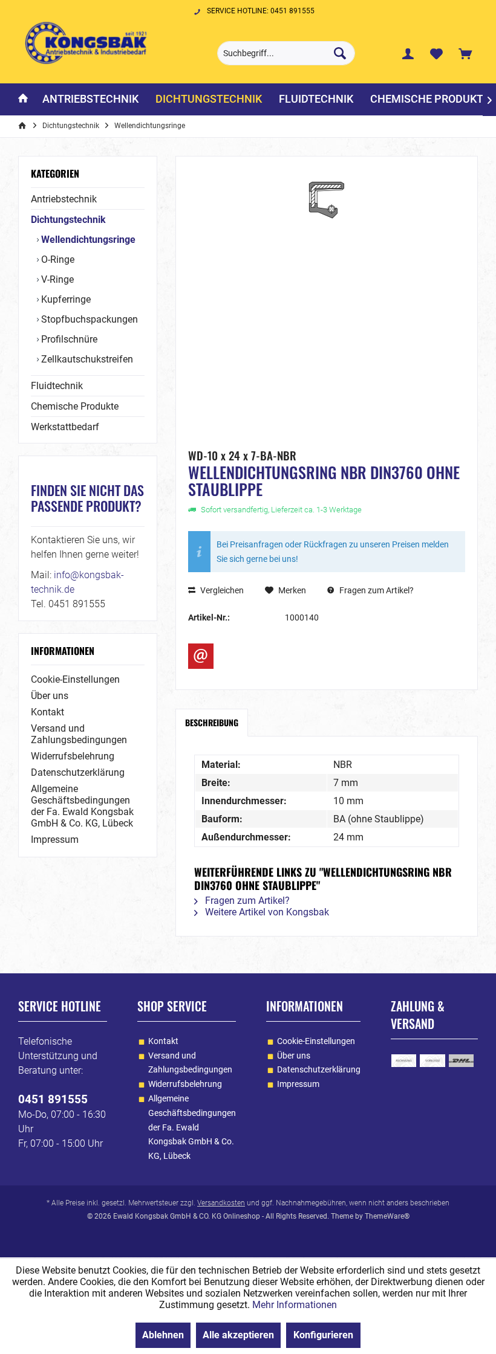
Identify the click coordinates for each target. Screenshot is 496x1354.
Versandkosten (221, 1203)
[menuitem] (465, 53)
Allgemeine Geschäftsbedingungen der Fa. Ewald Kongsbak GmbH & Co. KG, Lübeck (82, 806)
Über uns (49, 695)
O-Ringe (56, 259)
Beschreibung (211, 722)
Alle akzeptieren (238, 1335)
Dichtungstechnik (68, 219)
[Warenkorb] (465, 53)
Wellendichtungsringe (87, 239)
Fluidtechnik (57, 386)
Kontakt (47, 712)
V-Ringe (56, 279)
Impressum (55, 839)
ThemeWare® (387, 1216)
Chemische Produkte (75, 406)
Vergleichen (221, 590)
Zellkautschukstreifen (86, 359)
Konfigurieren (323, 1335)
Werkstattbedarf (65, 427)
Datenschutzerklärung (78, 772)
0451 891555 (53, 1099)
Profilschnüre (68, 339)
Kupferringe (65, 299)
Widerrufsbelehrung (72, 756)
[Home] (23, 99)
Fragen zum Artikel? (376, 590)
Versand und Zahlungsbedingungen (79, 734)
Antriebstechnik (64, 199)
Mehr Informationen (294, 1304)
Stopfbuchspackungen (88, 319)
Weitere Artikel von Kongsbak (266, 912)
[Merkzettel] (436, 53)
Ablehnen (163, 1335)
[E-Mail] (201, 656)
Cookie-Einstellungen (75, 679)
